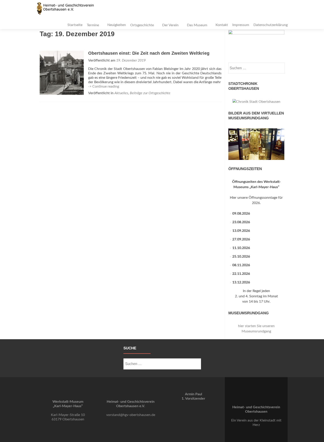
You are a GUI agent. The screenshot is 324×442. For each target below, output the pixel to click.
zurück (234, 158)
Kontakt (222, 25)
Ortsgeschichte (142, 25)
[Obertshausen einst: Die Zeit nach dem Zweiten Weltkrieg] (62, 72)
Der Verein (170, 25)
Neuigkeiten (116, 25)
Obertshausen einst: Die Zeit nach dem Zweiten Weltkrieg (148, 53)
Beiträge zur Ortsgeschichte (150, 93)
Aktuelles (121, 93)
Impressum (240, 25)
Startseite (74, 25)
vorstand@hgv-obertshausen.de (130, 415)
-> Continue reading (103, 86)
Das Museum (197, 25)
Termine (93, 25)
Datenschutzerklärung (270, 25)
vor (279, 158)
